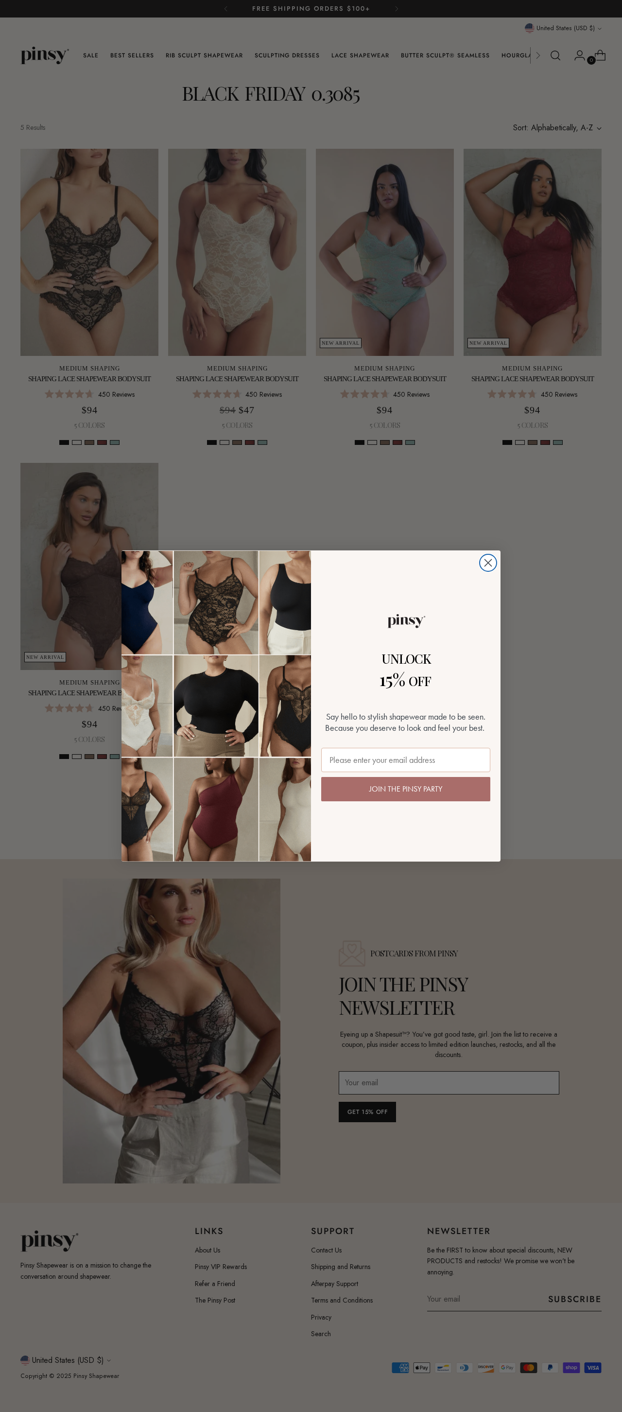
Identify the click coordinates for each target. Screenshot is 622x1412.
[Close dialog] (488, 562)
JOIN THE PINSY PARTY (405, 789)
